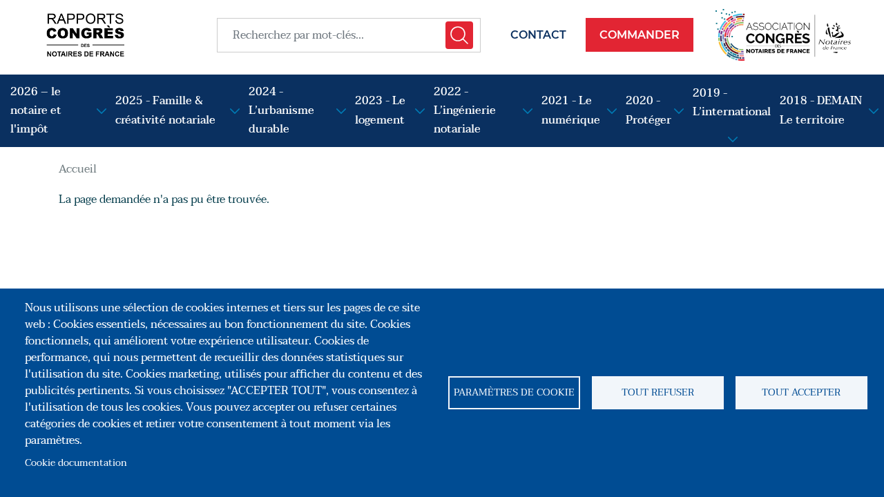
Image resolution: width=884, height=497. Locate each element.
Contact (538, 34)
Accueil (78, 169)
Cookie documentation (76, 463)
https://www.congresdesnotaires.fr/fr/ (783, 35)
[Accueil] (85, 35)
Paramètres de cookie (514, 392)
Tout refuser (658, 392)
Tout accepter (801, 392)
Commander (639, 34)
